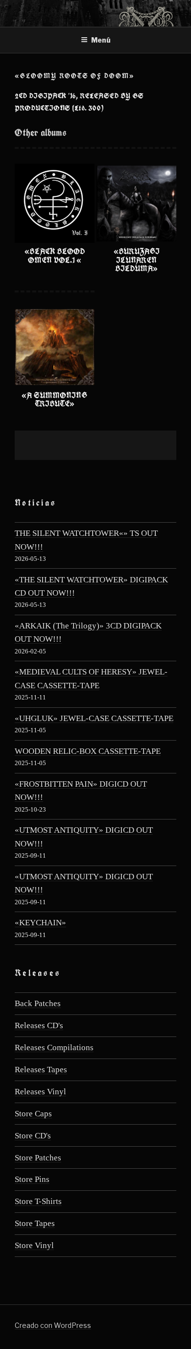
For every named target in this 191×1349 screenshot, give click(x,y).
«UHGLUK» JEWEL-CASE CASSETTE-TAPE (94, 718)
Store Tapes (35, 1223)
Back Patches (38, 1003)
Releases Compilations (54, 1047)
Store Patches (38, 1157)
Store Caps (33, 1113)
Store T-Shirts (38, 1201)
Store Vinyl (34, 1245)
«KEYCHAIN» (40, 922)
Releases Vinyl (40, 1091)
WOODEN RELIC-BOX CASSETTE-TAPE (88, 751)
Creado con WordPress (53, 1325)
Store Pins (32, 1179)
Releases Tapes (41, 1069)
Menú (101, 40)
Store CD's (33, 1135)
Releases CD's (39, 1025)
